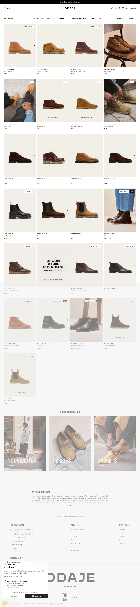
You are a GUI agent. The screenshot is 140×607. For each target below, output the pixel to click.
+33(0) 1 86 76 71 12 (19, 537)
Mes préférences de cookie (55, 604)
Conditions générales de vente (13, 604)
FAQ (15, 548)
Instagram (122, 533)
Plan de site (42, 604)
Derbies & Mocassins (42, 18)
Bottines (102, 18)
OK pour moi (36, 596)
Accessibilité (75, 550)
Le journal (74, 536)
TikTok (121, 540)
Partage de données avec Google (15, 583)
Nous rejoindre (75, 543)
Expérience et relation (12, 587)
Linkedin (121, 543)
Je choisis (13, 596)
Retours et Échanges (16, 545)
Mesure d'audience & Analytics (15, 585)
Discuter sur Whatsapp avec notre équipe (23, 531)
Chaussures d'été (79, 18)
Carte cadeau (75, 540)
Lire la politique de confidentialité (14, 576)
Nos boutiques (75, 547)
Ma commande (75, 533)
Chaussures (7, 19)
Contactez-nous (19, 541)
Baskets (92, 18)
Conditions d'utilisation (30, 604)
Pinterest (121, 536)
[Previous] (5, 45)
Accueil (59, 517)
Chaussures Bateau (60, 18)
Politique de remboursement (19, 552)
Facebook (122, 529)
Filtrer (131, 18)
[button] (4, 603)
